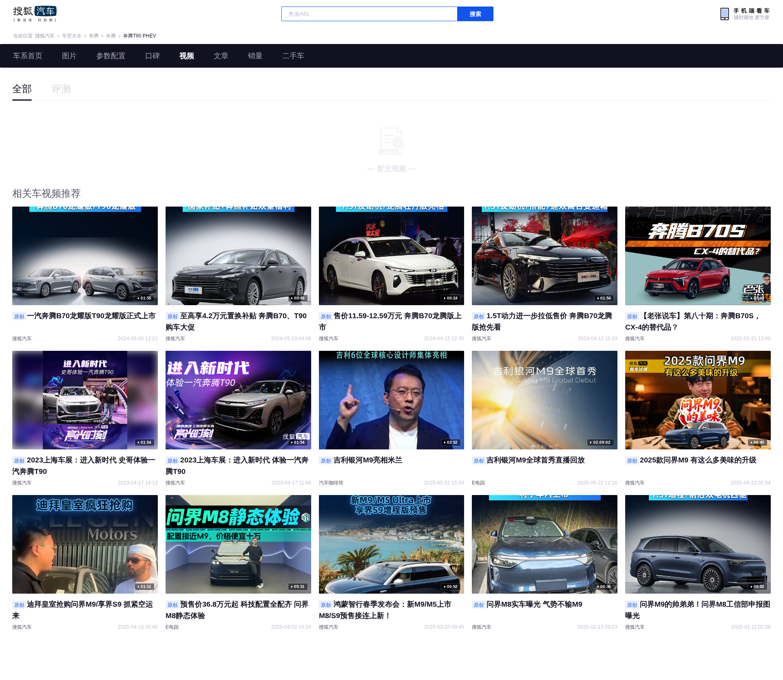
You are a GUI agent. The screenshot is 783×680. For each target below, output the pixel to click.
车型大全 (72, 36)
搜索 (475, 14)
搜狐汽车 (35, 14)
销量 (255, 56)
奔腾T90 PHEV (139, 36)
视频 (186, 56)
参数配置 (111, 56)
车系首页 (27, 56)
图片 (69, 56)
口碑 (152, 56)
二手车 (293, 56)
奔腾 (94, 36)
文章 (221, 56)
